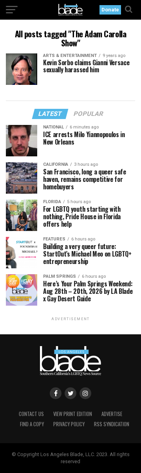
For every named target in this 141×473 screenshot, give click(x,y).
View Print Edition (72, 414)
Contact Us (31, 414)
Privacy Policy (69, 424)
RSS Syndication (111, 424)
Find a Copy (32, 424)
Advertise (111, 414)
